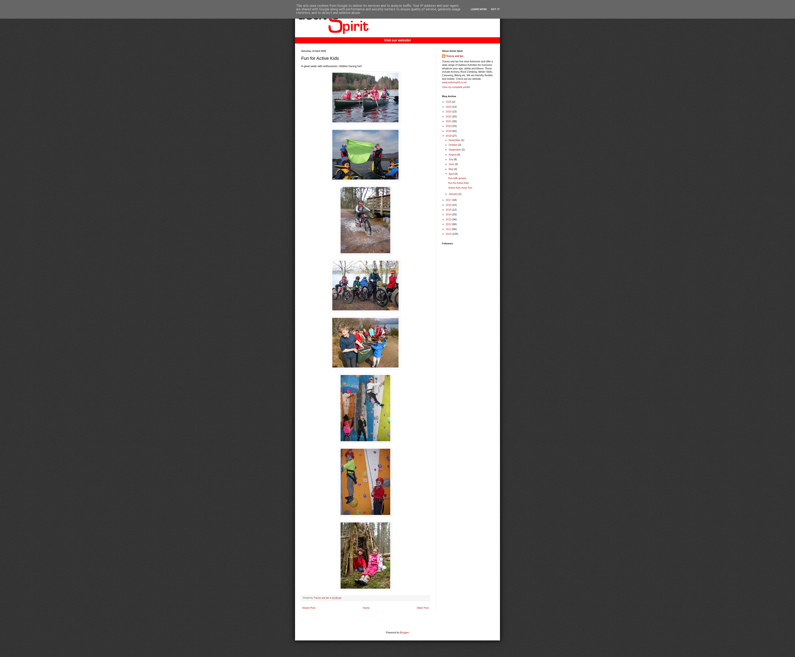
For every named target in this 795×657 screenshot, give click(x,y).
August (453, 154)
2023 (449, 111)
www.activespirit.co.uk (454, 82)
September (455, 149)
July (451, 159)
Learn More (479, 9)
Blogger (404, 632)
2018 (449, 135)
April (451, 173)
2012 (449, 224)
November (455, 140)
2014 (449, 214)
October (453, 144)
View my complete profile (456, 87)
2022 (449, 116)
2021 (449, 121)
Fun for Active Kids (458, 183)
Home (366, 607)
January (453, 194)
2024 (449, 106)
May (451, 169)
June (452, 164)
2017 (449, 200)
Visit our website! (397, 40)
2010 (449, 234)
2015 (449, 209)
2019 (449, 131)
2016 (449, 205)
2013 (449, 219)
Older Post (423, 607)
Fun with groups (457, 178)
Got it (495, 9)
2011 (449, 229)
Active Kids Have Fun (460, 187)
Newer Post (308, 607)
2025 (449, 101)
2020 (449, 126)
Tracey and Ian (454, 56)
